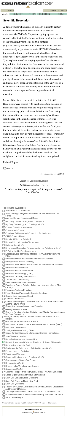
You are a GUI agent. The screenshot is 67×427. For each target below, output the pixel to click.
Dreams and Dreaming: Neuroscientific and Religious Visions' (32, 248)
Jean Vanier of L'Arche (15, 336)
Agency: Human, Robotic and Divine (21, 218)
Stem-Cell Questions (14, 384)
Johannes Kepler (31, 49)
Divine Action (11, 245)
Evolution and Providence (16, 268)
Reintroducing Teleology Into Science (22, 366)
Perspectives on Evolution (17, 351)
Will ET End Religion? (14, 397)
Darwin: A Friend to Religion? (18, 239)
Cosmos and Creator (14, 230)
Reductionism (11, 363)
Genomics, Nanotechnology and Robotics (24, 306)
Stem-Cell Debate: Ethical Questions (21, 378)
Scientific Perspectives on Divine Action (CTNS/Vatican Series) (33, 372)
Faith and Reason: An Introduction (20, 282)
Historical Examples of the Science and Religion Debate (30, 324)
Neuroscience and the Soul (17, 345)
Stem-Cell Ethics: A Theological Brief (21, 381)
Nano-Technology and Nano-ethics (21, 339)
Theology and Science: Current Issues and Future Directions (32, 391)
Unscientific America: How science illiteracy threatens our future (34, 394)
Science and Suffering (15, 369)
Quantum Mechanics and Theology (21, 357)
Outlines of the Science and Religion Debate (25, 348)
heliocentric (14, 45)
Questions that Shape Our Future (20, 360)
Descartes (55, 145)
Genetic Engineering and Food (19, 296)
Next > (45, 185)
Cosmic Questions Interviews (18, 227)
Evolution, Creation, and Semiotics (20, 276)
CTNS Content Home (15, 236)
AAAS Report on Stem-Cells (18, 210)
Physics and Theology (15, 354)
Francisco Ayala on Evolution (18, 290)
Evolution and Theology (15, 273)
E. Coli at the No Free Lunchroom (20, 251)
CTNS (61, 174)
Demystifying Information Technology (22, 242)
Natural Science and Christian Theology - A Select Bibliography (33, 342)
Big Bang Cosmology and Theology (21, 224)
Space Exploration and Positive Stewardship (25, 375)
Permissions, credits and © (33, 413)
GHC (40, 224)
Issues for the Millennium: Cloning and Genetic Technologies (32, 333)
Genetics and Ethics (14, 298)
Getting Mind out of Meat (16, 309)
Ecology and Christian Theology (19, 262)
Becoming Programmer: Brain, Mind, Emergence (24, 221)
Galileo (32, 145)
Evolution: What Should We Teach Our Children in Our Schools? (34, 265)
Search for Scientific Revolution (34, 181)
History (9, 168)
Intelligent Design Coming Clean (19, 330)
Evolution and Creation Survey (19, 270)
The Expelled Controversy (17, 279)
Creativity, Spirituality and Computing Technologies (28, 233)
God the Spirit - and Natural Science (21, 321)
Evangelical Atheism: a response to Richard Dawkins (29, 259)
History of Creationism (15, 327)
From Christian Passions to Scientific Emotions (26, 293)
